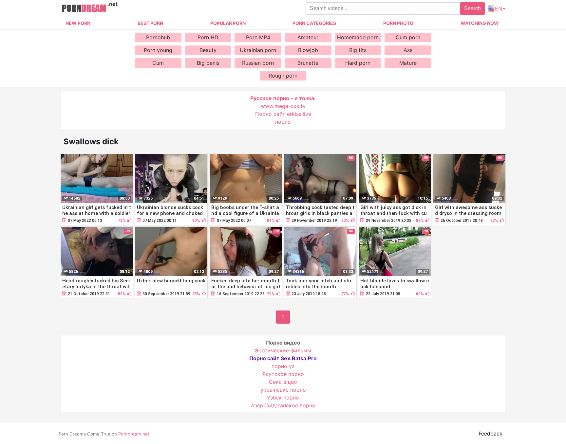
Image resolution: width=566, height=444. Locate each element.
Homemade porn (358, 37)
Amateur (307, 37)
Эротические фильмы (283, 350)
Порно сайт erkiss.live (283, 114)
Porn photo (398, 23)
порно (283, 121)
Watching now (480, 23)
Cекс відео (283, 382)
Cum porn (408, 37)
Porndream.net (133, 433)
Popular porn (228, 23)
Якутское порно (283, 374)
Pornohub (158, 37)
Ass (408, 50)
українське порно (283, 389)
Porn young (158, 50)
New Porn (78, 23)
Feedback (490, 433)
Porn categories (314, 23)
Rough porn (283, 75)
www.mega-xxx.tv (283, 106)
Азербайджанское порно (283, 405)
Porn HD (208, 37)
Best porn (150, 23)
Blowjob (308, 50)
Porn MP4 (258, 37)
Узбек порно (283, 397)
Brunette (307, 63)
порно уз (283, 366)
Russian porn (258, 63)
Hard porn (357, 63)
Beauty (208, 50)
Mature (408, 63)
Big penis (208, 63)
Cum (158, 63)
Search (472, 8)
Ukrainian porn (258, 50)
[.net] (84, 9)
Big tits (358, 50)
